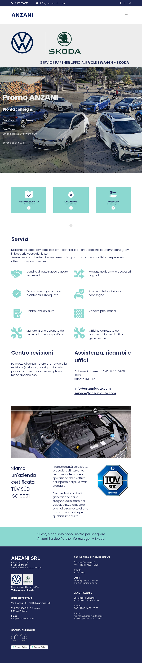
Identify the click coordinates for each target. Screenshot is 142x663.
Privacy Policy (21, 647)
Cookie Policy (40, 647)
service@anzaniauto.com (87, 580)
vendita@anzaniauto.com (87, 618)
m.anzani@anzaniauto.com (88, 615)
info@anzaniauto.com (52, 3)
